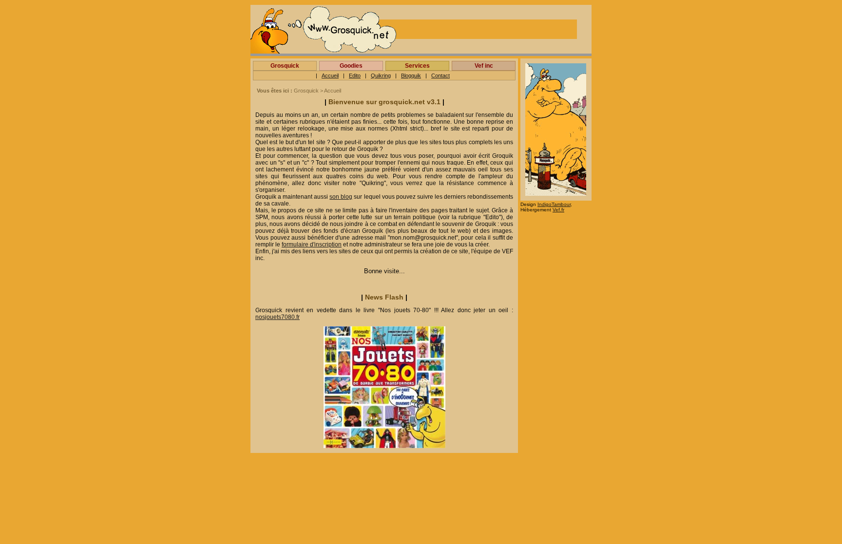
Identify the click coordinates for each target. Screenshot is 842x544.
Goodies (351, 65)
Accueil (330, 75)
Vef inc (484, 65)
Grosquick (284, 65)
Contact (440, 75)
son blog (340, 196)
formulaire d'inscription (312, 244)
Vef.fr (558, 209)
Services (417, 65)
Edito (355, 75)
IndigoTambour (554, 204)
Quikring (381, 75)
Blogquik (411, 75)
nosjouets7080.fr (277, 317)
